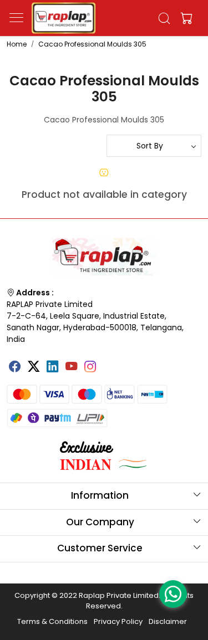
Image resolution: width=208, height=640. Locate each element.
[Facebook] (15, 367)
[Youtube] (71, 367)
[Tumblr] (109, 362)
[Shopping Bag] (184, 18)
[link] (164, 18)
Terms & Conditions (52, 621)
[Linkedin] (52, 367)
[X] (34, 367)
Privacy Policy (118, 621)
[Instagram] (90, 367)
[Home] (63, 18)
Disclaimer (168, 621)
